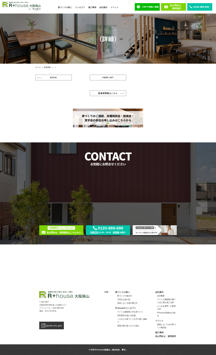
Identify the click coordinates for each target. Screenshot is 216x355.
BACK (53, 77)
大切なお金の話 (123, 299)
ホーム (38, 67)
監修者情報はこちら (108, 93)
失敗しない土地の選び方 (127, 303)
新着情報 (47, 67)
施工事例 (92, 7)
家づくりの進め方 (124, 296)
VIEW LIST (108, 77)
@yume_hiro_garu (54, 325)
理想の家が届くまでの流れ (128, 326)
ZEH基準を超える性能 (126, 315)
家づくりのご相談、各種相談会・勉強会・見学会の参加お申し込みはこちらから (108, 118)
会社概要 (160, 296)
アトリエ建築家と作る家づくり (130, 312)
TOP (106, 292)
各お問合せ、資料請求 (165, 336)
